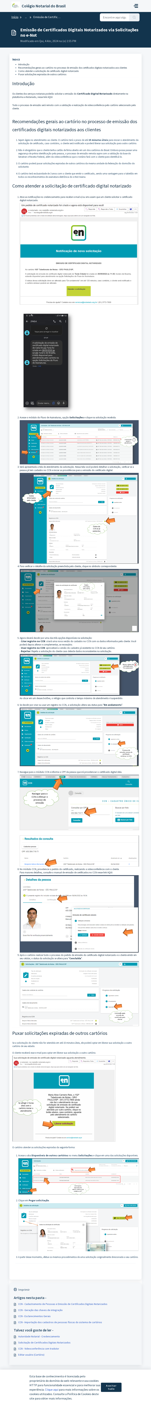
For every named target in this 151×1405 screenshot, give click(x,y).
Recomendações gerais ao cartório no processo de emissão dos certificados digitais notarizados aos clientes (72, 67)
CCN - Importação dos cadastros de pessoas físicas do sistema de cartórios (60, 1322)
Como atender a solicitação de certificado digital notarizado (48, 71)
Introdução (23, 64)
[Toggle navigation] (136, 6)
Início (14, 17)
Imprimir (24, 1289)
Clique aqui (51, 1389)
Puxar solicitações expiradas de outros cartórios (42, 74)
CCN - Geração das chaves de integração (40, 1310)
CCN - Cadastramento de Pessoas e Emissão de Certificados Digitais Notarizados (62, 1304)
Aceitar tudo (111, 1387)
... (26, 17)
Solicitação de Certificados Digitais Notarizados (44, 1342)
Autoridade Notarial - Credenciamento (39, 1336)
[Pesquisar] (134, 17)
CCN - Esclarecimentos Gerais (34, 1316)
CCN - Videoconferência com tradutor (38, 1348)
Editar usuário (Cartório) (31, 1354)
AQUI (50, 97)
